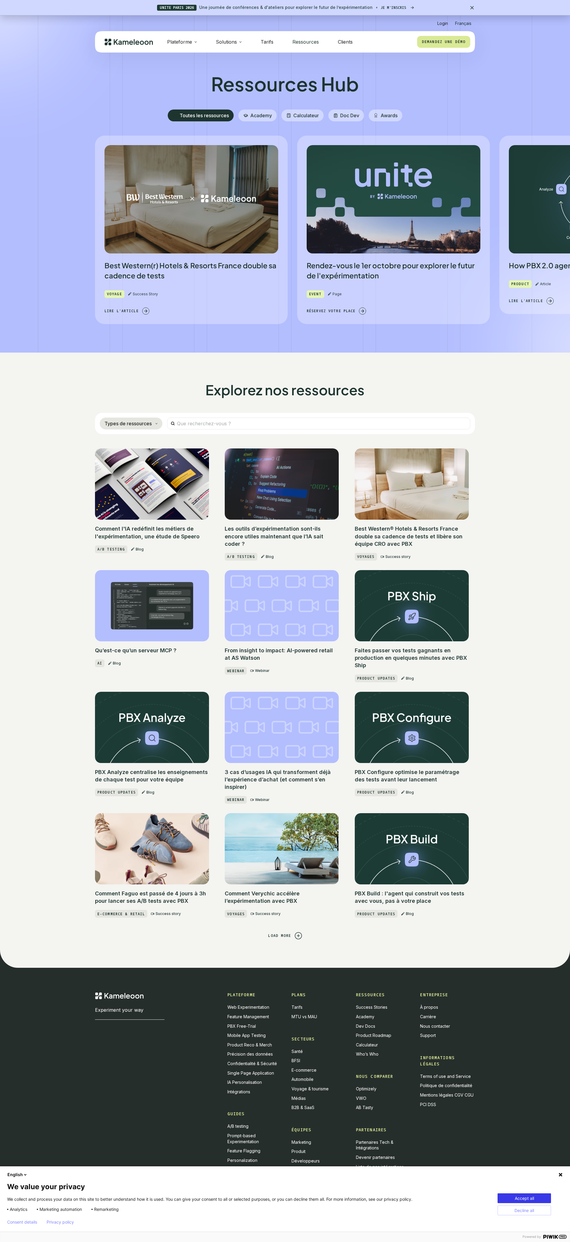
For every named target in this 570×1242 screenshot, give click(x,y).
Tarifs (267, 42)
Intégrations (238, 1091)
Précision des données (250, 1054)
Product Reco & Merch (249, 1044)
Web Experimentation (248, 1007)
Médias (299, 1098)
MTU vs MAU (304, 1016)
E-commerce (304, 1070)
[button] (463, 20)
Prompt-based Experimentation (243, 1138)
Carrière (428, 1016)
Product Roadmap (373, 1035)
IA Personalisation (244, 1082)
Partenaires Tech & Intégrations (374, 1145)
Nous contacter (435, 1026)
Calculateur (367, 1044)
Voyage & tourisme (310, 1088)
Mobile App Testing (246, 1035)
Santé (297, 1051)
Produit (298, 1151)
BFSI (296, 1060)
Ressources (305, 42)
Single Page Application (250, 1073)
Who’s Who (367, 1054)
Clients (345, 42)
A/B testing (237, 1126)
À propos (429, 1007)
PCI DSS (428, 1104)
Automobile (303, 1079)
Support (428, 1035)
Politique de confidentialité (446, 1085)
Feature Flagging (243, 1150)
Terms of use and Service (445, 1076)
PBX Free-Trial (241, 1026)
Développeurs (306, 1160)
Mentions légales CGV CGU (447, 1094)
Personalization (242, 1160)
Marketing (301, 1142)
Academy (365, 1016)
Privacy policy (60, 1222)
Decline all (524, 1210)
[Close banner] (472, 7)
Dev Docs (365, 1026)
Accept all (524, 1198)
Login (442, 23)
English (15, 1174)
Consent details (22, 1222)
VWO (361, 1098)
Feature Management (248, 1016)
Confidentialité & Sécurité (252, 1063)
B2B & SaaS (303, 1107)
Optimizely (366, 1088)
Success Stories (371, 1007)
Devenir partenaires (375, 1157)
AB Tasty (364, 1107)
